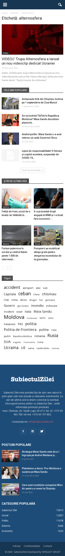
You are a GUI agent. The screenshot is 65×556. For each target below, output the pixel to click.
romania (39, 336)
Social (37, 207)
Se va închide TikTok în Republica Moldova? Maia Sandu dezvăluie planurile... (40, 119)
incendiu (37, 305)
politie (44, 329)
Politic (5, 53)
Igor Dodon (23, 305)
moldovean (32, 318)
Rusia (52, 335)
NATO (43, 318)
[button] (60, 4)
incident (9, 311)
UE (23, 348)
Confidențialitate (32, 546)
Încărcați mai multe (31, 170)
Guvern (9, 305)
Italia (28, 311)
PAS (20, 324)
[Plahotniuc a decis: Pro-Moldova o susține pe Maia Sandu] (10, 473)
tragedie (17, 342)
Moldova (14, 317)
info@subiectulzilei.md (40, 421)
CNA (6, 300)
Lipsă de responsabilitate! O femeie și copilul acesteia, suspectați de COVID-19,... (42, 154)
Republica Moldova (22, 336)
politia (31, 323)
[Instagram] (32, 431)
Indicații (16, 546)
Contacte (47, 546)
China (36, 294)
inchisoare (51, 305)
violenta (55, 348)
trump (40, 342)
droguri (33, 300)
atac (38, 288)
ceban (24, 293)
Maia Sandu (43, 311)
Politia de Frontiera (20, 329)
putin (7, 336)
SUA (7, 341)
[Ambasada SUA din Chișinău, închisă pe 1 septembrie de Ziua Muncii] (10, 103)
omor (51, 318)
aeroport (28, 288)
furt (41, 300)
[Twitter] (41, 431)
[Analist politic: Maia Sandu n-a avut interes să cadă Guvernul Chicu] (10, 139)
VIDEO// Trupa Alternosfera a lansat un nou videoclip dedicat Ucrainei (30, 61)
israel (19, 311)
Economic (7, 531)
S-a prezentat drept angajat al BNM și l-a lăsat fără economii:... (48, 215)
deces (23, 300)
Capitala (10, 294)
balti (45, 288)
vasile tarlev (43, 348)
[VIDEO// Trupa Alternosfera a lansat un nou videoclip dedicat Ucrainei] (32, 39)
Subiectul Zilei (9, 510)
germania (50, 300)
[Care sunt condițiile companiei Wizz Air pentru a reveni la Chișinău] (10, 489)
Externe (6, 207)
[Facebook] (23, 431)
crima (14, 300)
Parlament (9, 324)
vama (31, 348)
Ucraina (11, 347)
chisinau (49, 294)
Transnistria (29, 342)
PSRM (54, 330)
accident (12, 287)
